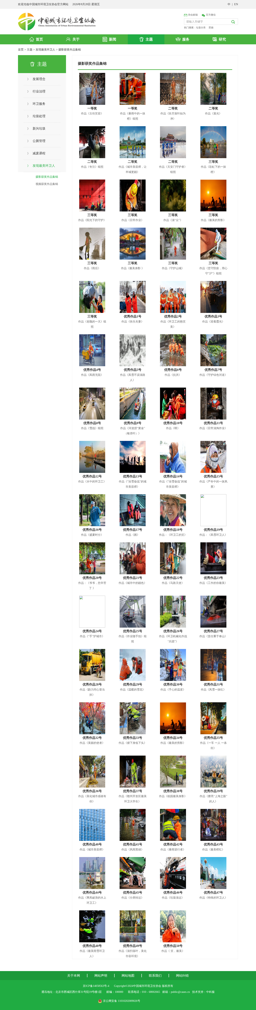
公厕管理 (36, 141)
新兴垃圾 (36, 128)
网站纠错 (182, 975)
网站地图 (128, 975)
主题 (29, 49)
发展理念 (36, 79)
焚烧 (211, 27)
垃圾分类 (201, 27)
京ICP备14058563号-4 (96, 985)
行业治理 (36, 91)
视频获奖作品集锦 (47, 184)
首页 (21, 49)
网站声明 (100, 975)
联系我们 (155, 975)
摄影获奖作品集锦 (69, 49)
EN (236, 4)
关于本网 (73, 975)
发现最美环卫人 (45, 49)
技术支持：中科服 (203, 991)
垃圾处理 (36, 116)
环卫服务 (36, 103)
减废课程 (36, 153)
